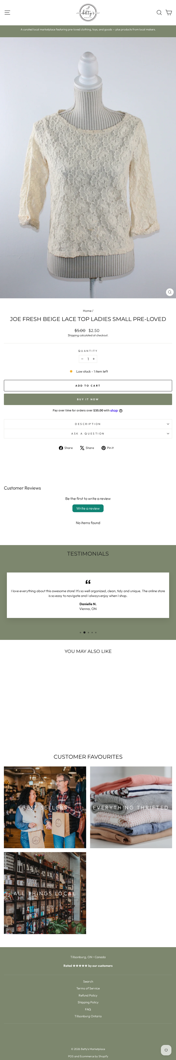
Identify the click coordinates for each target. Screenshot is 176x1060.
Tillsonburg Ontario (88, 1016)
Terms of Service (88, 988)
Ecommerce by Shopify (94, 1056)
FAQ (88, 1009)
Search (88, 981)
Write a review (88, 508)
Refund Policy (88, 995)
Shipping (73, 335)
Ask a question (87, 433)
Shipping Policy (88, 1002)
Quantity (88, 350)
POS (71, 1056)
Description (88, 424)
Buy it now (88, 399)
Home (87, 311)
